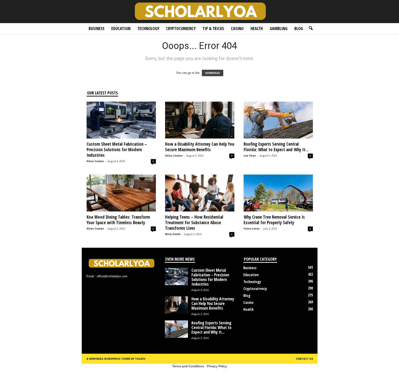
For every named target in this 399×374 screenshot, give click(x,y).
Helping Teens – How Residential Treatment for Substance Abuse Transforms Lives (194, 222)
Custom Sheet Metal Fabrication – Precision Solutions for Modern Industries (117, 149)
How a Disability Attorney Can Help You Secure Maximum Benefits (199, 147)
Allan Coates (95, 161)
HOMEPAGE (212, 73)
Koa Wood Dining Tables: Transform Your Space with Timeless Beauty (118, 220)
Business (96, 28)
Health (257, 28)
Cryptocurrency (181, 28)
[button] (310, 28)
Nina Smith (173, 234)
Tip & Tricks (213, 28)
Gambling (278, 28)
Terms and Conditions (188, 366)
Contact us (304, 358)
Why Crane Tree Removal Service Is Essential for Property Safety (274, 220)
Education (120, 28)
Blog (298, 28)
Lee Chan (250, 155)
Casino (237, 28)
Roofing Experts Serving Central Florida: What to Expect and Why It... (276, 147)
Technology (148, 28)
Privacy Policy (217, 366)
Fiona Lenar (252, 228)
